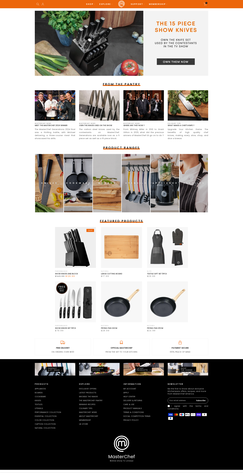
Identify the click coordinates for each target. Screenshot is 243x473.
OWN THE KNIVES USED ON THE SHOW (95, 125)
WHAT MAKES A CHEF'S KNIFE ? (181, 125)
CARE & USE (128, 404)
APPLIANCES (40, 388)
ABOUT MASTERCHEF (88, 416)
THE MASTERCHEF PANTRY (91, 400)
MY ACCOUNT (129, 388)
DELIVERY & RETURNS (132, 400)
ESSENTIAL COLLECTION (46, 416)
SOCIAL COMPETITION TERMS (136, 416)
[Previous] (38, 105)
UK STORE (83, 424)
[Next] (204, 105)
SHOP (89, 4)
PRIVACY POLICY (131, 420)
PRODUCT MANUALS (132, 408)
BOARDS (39, 392)
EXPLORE (105, 4)
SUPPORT (137, 4)
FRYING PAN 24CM (109, 328)
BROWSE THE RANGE (88, 396)
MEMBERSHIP (157, 4)
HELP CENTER (129, 396)
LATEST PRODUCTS (87, 392)
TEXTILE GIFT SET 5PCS (157, 273)
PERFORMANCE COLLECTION (48, 412)
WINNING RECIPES (87, 404)
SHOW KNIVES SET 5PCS (65, 328)
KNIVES (38, 400)
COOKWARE (40, 396)
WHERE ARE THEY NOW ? (134, 125)
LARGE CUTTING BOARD (111, 273)
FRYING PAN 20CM (155, 328)
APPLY (126, 392)
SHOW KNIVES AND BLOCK (66, 273)
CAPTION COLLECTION (45, 424)
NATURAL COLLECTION (45, 428)
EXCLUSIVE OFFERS (87, 388)
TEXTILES (39, 404)
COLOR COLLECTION (44, 420)
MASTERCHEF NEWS (88, 412)
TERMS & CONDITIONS (133, 412)
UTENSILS (39, 408)
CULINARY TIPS (85, 408)
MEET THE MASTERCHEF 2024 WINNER (51, 125)
